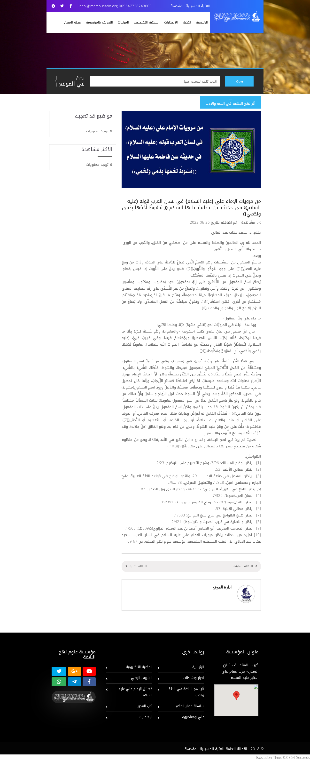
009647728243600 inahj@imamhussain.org (115, 6)
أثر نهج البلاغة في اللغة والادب (186, 692)
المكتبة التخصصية (146, 22)
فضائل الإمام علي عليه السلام (135, 692)
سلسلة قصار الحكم (190, 706)
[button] (236, 695)
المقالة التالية (138, 566)
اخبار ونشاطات (193, 678)
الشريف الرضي (141, 678)
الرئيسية (202, 22)
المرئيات (123, 22)
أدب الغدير (145, 706)
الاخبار (187, 22)
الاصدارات (171, 22)
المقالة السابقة (243, 566)
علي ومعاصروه (193, 717)
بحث (239, 81)
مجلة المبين (72, 22)
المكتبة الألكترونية (139, 667)
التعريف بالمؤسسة (99, 22)
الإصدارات (145, 717)
